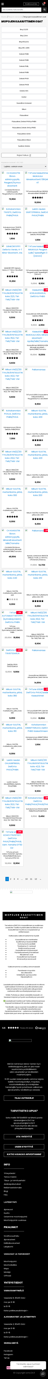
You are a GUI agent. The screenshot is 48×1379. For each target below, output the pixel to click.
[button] (2, 4)
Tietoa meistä (10, 1177)
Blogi (6, 1191)
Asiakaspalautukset (12, 1184)
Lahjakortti (8, 1246)
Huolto (7, 1213)
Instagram (8, 1354)
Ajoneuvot (8, 1209)
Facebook (8, 1351)
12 (36, 879)
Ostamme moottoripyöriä (15, 1216)
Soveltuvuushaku (11, 1236)
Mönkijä (7, 1272)
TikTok (6, 1358)
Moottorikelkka (10, 1265)
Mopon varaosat (15, 17)
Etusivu (4, 17)
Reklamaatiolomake (13, 1187)
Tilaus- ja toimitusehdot (14, 1180)
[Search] (44, 9)
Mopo (6, 1268)
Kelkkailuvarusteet (12, 1243)
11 (31, 879)
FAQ (5, 1195)
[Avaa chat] (43, 1374)
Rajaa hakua (22, 155)
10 (26, 879)
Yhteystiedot (9, 1173)
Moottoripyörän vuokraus (15, 1220)
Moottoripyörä (10, 1261)
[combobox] (21, 9)
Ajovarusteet (9, 1239)
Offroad (7, 1275)
